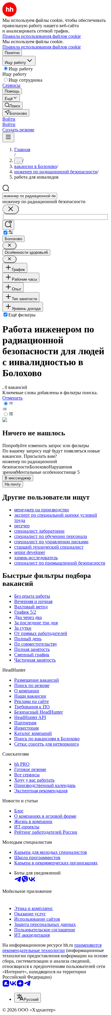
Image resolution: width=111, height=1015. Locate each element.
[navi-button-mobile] (8, 137)
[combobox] (29, 196)
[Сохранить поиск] (8, 225)
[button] (8, 119)
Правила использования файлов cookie (41, 46)
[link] (12, 105)
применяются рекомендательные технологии (52, 948)
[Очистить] (10, 209)
